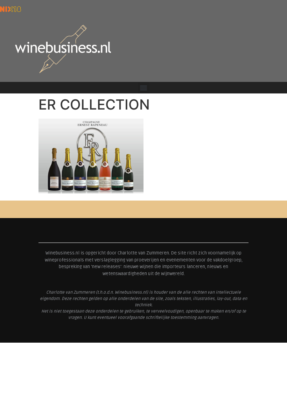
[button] (143, 87)
